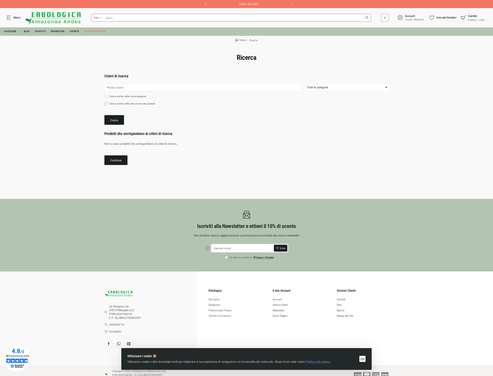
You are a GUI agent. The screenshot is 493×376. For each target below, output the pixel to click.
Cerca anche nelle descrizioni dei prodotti (132, 103)
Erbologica (215, 290)
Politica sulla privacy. (318, 361)
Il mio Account (281, 290)
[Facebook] (108, 343)
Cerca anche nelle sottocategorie (127, 96)
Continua (116, 160)
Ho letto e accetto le (251, 257)
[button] (292, 4)
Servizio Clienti (346, 290)
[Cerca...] (367, 17)
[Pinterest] (128, 343)
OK (362, 359)
